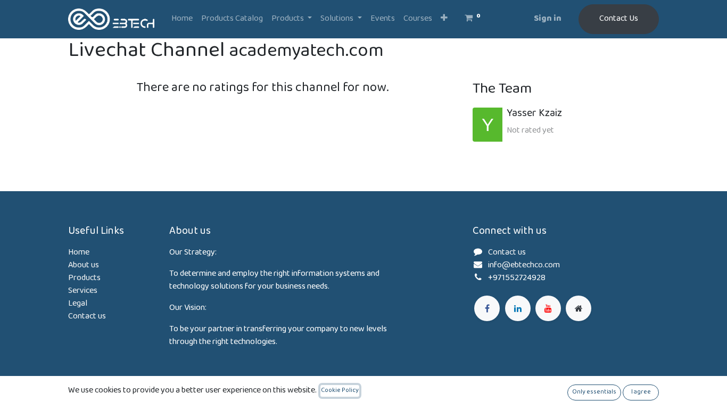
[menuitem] (182, 19)
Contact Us (618, 19)
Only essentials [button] (594, 392)
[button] (444, 19)
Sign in (547, 19)
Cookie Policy (340, 390)
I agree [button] (641, 392)
